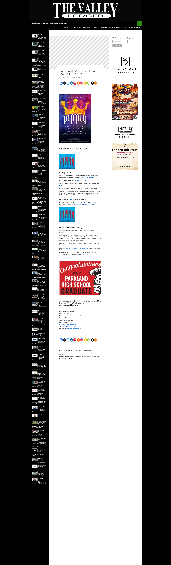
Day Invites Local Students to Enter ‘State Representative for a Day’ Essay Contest (39, 305)
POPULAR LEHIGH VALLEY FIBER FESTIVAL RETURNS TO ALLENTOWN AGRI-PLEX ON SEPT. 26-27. (39, 174)
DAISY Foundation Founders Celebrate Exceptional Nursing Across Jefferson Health (39, 101)
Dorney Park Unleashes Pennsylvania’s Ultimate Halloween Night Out (38, 117)
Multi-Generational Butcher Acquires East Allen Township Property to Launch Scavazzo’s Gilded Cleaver (39, 191)
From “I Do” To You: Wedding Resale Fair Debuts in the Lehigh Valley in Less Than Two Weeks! (39, 366)
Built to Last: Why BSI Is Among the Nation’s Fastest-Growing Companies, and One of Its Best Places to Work (39, 358)
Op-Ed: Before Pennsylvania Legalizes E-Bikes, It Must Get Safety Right (39, 37)
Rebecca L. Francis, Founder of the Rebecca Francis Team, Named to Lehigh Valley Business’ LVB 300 (39, 266)
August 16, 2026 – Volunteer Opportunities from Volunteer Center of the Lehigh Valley (39, 209)
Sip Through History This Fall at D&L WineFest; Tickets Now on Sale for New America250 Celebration (39, 482)
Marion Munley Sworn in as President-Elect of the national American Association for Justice (39, 274)
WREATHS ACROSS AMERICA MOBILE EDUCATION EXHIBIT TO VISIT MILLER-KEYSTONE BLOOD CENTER (39, 84)
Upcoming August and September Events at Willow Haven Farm (42, 467)
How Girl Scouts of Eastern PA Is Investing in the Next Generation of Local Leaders (39, 157)
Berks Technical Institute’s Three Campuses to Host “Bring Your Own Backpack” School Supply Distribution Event (39, 375)
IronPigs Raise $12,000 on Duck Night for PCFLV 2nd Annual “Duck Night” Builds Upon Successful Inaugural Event (39, 400)
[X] (64, 83)
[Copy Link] (85, 83)
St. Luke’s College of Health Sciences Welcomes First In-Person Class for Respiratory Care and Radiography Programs (39, 142)
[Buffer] (92, 83)
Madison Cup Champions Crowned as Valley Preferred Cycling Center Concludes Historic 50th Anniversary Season (39, 226)
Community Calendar (115, 27)
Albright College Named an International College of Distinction (38, 93)
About (95, 27)
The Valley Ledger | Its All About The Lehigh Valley (50, 23)
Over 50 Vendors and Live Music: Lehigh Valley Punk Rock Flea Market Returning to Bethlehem (39, 182)
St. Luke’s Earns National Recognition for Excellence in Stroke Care (38, 341)
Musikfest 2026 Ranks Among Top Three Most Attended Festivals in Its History (39, 297)
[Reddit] (78, 83)
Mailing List (77, 27)
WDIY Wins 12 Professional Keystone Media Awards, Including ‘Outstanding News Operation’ (39, 242)
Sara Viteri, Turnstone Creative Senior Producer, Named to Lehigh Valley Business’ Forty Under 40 (39, 165)
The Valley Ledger (77, 77)
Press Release (77, 68)
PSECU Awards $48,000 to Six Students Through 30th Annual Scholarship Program (39, 384)
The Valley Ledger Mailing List (122, 38)
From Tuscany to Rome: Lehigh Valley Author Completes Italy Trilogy (38, 258)
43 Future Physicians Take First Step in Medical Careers (41, 460)
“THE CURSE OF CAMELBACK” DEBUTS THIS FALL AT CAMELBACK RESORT (39, 45)
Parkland (70, 68)
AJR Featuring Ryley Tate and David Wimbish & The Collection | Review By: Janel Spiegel (39, 433)
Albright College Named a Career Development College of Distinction (38, 313)
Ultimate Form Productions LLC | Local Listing (42, 69)
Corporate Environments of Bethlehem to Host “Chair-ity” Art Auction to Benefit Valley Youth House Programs (79, 357)
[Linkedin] (71, 83)
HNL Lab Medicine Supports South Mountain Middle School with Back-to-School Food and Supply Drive (39, 282)
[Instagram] (81, 83)
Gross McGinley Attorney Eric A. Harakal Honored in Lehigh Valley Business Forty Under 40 (39, 217)
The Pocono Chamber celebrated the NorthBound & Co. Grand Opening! (39, 133)
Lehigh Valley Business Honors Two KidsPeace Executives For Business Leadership (38, 392)
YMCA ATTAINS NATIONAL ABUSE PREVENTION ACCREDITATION (42, 149)
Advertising (104, 27)
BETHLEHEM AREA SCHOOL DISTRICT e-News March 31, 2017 (77, 349)
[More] (95, 83)
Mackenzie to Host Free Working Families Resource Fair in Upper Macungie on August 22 (39, 234)
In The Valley (67, 27)
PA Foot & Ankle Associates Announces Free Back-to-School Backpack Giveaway (38, 409)
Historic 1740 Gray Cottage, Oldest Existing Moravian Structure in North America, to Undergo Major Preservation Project (39, 424)
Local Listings (86, 27)
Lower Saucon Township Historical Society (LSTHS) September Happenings (39, 349)
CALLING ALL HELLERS (41, 415)
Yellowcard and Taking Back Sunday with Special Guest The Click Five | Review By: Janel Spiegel (39, 452)
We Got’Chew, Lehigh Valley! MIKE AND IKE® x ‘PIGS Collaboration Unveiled (39, 109)
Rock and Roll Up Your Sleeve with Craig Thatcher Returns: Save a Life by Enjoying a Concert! (38, 53)
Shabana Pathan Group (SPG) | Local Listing (42, 76)
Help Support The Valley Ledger (132, 27)
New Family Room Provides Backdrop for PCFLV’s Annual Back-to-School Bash (39, 250)
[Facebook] (61, 83)
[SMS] (88, 83)
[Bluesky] (68, 83)
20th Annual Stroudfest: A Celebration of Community (41, 473)
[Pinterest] (75, 83)
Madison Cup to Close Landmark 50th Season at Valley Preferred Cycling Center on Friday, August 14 (39, 322)
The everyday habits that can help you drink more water (42, 289)
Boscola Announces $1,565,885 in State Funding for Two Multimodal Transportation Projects (39, 125)
